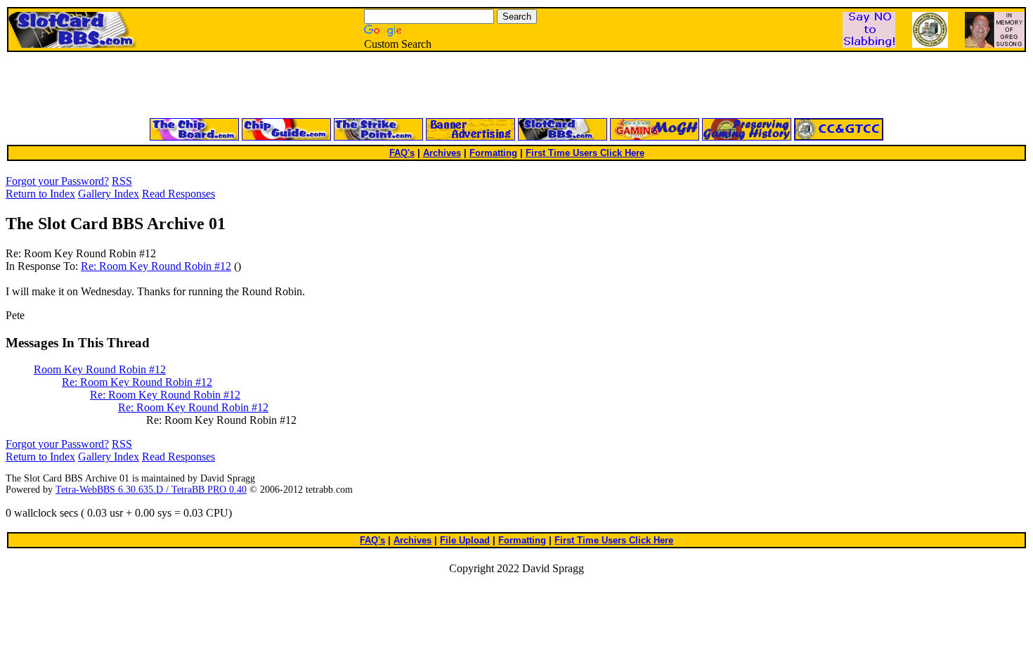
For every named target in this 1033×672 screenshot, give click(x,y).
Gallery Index (108, 194)
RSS (122, 181)
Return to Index (40, 194)
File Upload (465, 540)
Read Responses (178, 194)
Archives (442, 153)
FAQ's (402, 153)
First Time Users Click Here (585, 153)
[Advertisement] (348, 86)
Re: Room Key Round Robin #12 (156, 266)
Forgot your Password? (57, 181)
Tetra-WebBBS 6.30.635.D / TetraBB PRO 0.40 (151, 489)
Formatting (493, 153)
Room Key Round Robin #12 (100, 369)
